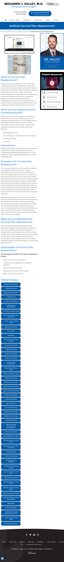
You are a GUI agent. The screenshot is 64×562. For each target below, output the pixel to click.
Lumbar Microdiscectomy (11, 345)
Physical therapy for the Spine (11, 493)
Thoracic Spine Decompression (11, 363)
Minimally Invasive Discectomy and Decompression (11, 426)
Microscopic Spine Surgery (11, 373)
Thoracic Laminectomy (11, 358)
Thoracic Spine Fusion (11, 432)
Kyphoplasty (11, 335)
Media (47, 20)
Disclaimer (13, 542)
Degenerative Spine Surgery (11, 390)
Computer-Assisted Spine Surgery (11, 466)
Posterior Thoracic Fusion (11, 382)
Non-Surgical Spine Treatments (11, 461)
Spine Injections (11, 403)
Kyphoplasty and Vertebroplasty (11, 306)
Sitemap (31, 542)
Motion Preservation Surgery (11, 386)
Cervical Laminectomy (11, 407)
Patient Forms (52, 97)
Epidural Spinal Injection (11, 284)
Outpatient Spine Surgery (11, 411)
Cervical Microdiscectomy (11, 477)
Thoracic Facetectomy (11, 353)
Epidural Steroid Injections (11, 292)
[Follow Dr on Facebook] (26, 534)
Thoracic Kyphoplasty (11, 378)
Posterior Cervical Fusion (11, 416)
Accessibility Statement (34, 544)
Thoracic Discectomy (11, 349)
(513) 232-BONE (21, 12)
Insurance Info (52, 106)
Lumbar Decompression (11, 301)
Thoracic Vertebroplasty (11, 456)
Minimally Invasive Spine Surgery (11, 340)
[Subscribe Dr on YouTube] (34, 534)
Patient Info (38, 20)
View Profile (52, 66)
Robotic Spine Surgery (11, 395)
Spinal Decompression (11, 327)
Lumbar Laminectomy (11, 288)
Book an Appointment (41, 14)
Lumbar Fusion (11, 297)
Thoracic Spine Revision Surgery (11, 368)
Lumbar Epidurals (11, 452)
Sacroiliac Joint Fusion (11, 523)
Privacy (22, 542)
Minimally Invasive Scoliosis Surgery (11, 488)
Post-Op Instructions (54, 102)
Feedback (40, 542)
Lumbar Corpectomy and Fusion (11, 518)
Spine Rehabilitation (11, 507)
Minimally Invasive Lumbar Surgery (11, 482)
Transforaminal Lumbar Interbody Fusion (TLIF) (11, 512)
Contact (56, 20)
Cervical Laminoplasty (11, 420)
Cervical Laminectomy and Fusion (11, 472)
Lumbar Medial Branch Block (11, 436)
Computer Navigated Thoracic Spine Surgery (11, 498)
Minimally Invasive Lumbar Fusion (11, 441)
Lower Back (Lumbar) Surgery (11, 311)
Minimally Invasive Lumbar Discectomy (11, 316)
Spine (15, 31)
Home (5, 20)
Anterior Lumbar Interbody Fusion (11, 321)
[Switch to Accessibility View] (2, 558)
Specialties (26, 20)
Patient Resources (52, 74)
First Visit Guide (52, 92)
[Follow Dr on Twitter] (30, 534)
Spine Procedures (24, 31)
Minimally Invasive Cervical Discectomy (11, 446)
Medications (11, 503)
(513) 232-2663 (21, 14)
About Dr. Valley (14, 20)
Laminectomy (11, 331)
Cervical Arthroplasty (11, 399)
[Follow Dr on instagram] (37, 534)
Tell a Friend (51, 542)
